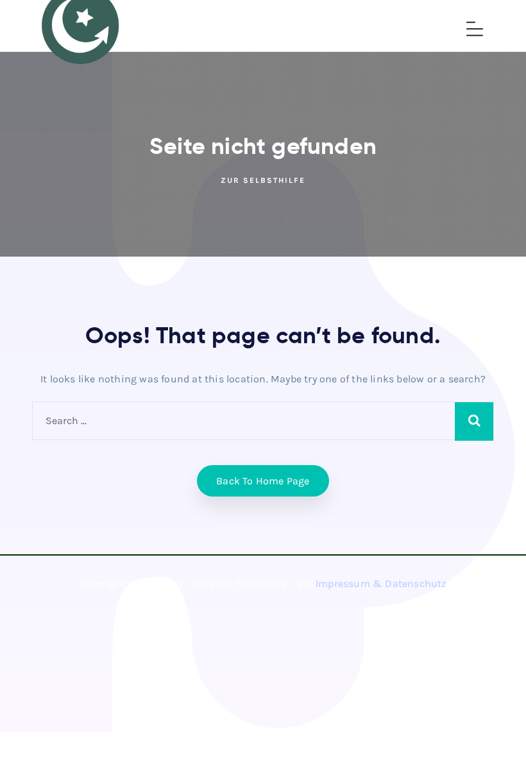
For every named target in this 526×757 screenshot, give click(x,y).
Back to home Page (262, 481)
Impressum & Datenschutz (381, 583)
